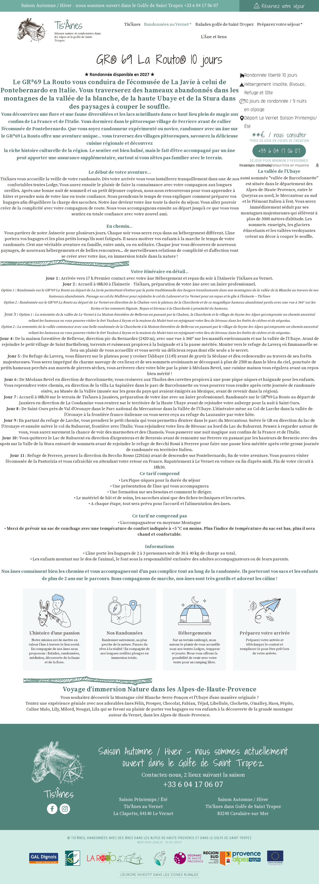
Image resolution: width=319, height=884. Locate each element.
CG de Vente (173, 842)
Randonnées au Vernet (166, 24)
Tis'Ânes (132, 24)
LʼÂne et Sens (214, 37)
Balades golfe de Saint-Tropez (224, 24)
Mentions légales (150, 842)
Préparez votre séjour (278, 24)
